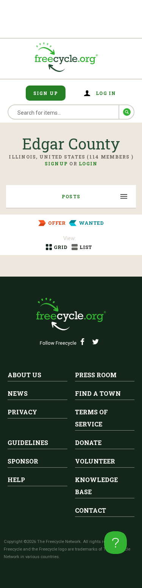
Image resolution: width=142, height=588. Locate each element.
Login (88, 163)
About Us (24, 375)
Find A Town (98, 393)
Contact (90, 510)
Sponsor (23, 461)
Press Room (96, 375)
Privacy (22, 412)
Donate (88, 442)
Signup (56, 163)
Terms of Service (91, 418)
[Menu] (124, 197)
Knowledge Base (96, 486)
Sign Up (45, 93)
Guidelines (28, 442)
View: (69, 238)
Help (16, 480)
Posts (71, 196)
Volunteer (95, 461)
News (18, 393)
